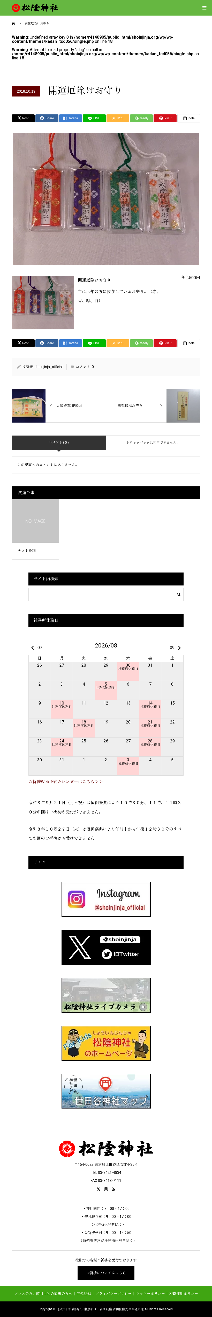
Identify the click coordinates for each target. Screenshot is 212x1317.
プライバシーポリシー (113, 1294)
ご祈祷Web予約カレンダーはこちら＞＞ (65, 781)
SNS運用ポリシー (183, 1294)
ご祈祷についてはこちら (106, 1273)
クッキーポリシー (150, 1294)
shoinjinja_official (49, 367)
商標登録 (84, 1294)
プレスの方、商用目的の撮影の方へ (43, 1294)
